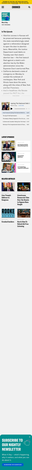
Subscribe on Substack (13, 464)
